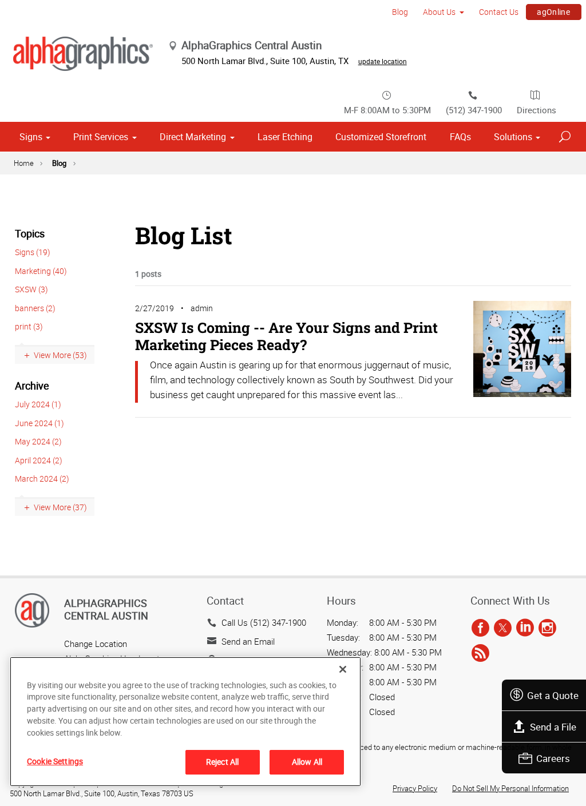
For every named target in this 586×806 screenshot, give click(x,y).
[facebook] (480, 628)
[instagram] (547, 628)
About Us (439, 11)
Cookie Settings (55, 761)
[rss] (480, 653)
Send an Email (248, 641)
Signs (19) (32, 252)
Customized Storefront (380, 136)
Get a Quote (553, 695)
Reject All (222, 761)
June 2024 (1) (39, 423)
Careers (553, 758)
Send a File (553, 726)
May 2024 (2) (38, 441)
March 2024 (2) (42, 478)
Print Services (100, 136)
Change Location (95, 643)
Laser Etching (285, 136)
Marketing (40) (41, 270)
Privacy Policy (415, 788)
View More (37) (60, 507)
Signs (30, 136)
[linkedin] (525, 628)
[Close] (342, 669)
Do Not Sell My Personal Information (510, 788)
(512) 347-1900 (474, 110)
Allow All (307, 761)
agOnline (553, 11)
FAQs (460, 136)
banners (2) (35, 308)
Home (24, 163)
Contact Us (498, 11)
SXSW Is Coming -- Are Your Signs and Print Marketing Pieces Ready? (286, 336)
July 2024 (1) (38, 404)
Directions (536, 110)
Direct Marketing (193, 136)
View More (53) (60, 355)
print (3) (29, 326)
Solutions (513, 136)
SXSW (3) (31, 289)
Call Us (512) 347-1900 (263, 622)
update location (382, 61)
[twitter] (503, 628)
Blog (400, 11)
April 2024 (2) (38, 460)
